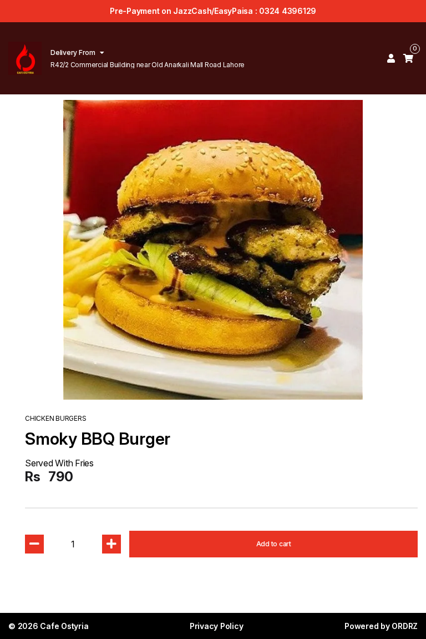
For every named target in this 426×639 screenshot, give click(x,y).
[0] (408, 58)
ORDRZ (405, 626)
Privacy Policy (217, 626)
